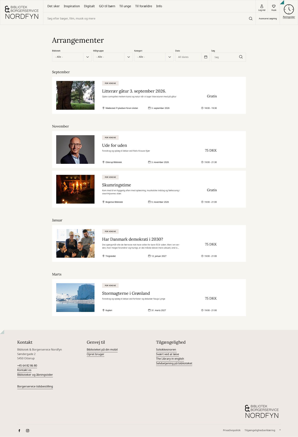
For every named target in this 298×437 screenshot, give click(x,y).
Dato (177, 50)
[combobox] (149, 18)
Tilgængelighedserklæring (260, 430)
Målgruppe (98, 50)
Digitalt (89, 6)
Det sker (53, 6)
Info (159, 6)
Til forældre (143, 6)
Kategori (138, 50)
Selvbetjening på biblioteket (174, 363)
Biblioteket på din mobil (102, 350)
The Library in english (170, 359)
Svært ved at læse (167, 354)
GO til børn (107, 6)
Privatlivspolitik (231, 430)
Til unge (125, 6)
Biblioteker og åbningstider (35, 375)
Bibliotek (56, 50)
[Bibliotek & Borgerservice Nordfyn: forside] (21, 12)
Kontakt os (24, 370)
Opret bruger (95, 354)
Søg (213, 50)
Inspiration (72, 6)
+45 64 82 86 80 (27, 366)
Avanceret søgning (268, 18)
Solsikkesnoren (166, 350)
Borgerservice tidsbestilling (35, 386)
